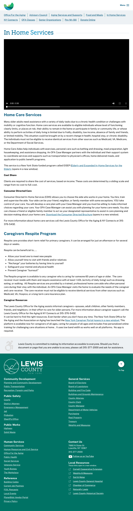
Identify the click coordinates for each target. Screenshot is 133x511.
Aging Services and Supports (66, 15)
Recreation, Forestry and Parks (19, 390)
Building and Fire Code (79, 390)
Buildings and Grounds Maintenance (85, 394)
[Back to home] (9, 5)
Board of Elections (77, 382)
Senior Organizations (50, 19)
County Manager (76, 406)
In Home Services (116, 15)
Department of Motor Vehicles (82, 410)
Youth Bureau (10, 469)
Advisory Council (38, 15)
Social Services (11, 461)
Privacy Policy (11, 501)
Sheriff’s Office (11, 419)
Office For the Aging (15, 15)
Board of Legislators (78, 386)
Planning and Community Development (22, 382)
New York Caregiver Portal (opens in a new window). (92, 320)
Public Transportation (14, 386)
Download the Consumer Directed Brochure (69, 214)
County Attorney (76, 398)
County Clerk (74, 402)
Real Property (75, 417)
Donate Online (87, 19)
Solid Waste (9, 432)
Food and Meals (94, 15)
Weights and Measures (79, 425)
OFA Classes (28, 19)
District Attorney (12, 403)
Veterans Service (12, 465)
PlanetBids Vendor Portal (16, 497)
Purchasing (73, 413)
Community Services (14, 445)
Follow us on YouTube (83, 456)
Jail (5, 411)
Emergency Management (16, 407)
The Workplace (11, 472)
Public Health (10, 457)
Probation (8, 415)
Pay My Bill (71, 19)
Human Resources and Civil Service (21, 449)
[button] (124, 5)
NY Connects (11, 19)
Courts (7, 399)
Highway (8, 428)
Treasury (72, 421)
